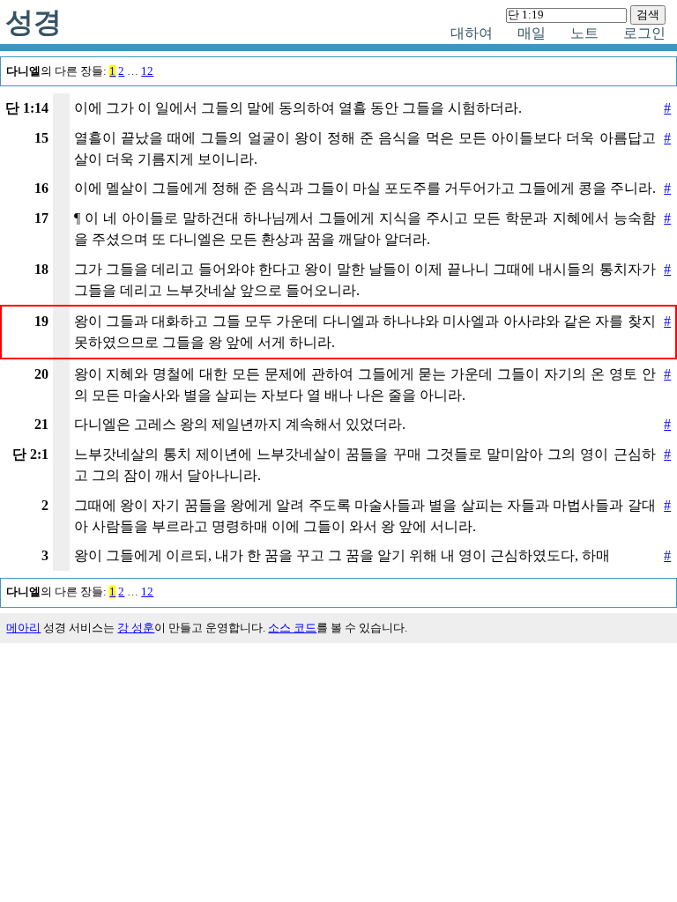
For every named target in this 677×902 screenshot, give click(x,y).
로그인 (644, 33)
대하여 (471, 33)
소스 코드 (292, 628)
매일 (531, 33)
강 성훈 (135, 628)
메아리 (23, 628)
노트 (584, 33)
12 (147, 71)
